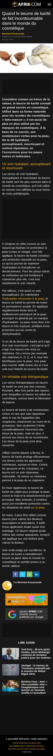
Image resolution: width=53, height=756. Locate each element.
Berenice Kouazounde (13, 33)
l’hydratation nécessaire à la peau (23, 298)
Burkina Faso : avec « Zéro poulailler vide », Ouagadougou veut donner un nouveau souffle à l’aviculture (34, 687)
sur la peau (38, 507)
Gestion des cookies (37, 749)
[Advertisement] (26, 87)
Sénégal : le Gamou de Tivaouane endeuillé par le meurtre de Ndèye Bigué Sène (35, 669)
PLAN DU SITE (35, 743)
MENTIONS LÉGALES (35, 746)
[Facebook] (15, 574)
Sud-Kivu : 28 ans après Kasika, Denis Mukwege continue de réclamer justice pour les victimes (36, 653)
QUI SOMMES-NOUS (17, 746)
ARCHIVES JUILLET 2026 (18, 749)
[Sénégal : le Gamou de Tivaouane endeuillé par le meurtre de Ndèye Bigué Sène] (10, 670)
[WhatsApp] (30, 574)
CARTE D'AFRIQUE (20, 743)
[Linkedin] (36, 574)
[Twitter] (22, 574)
